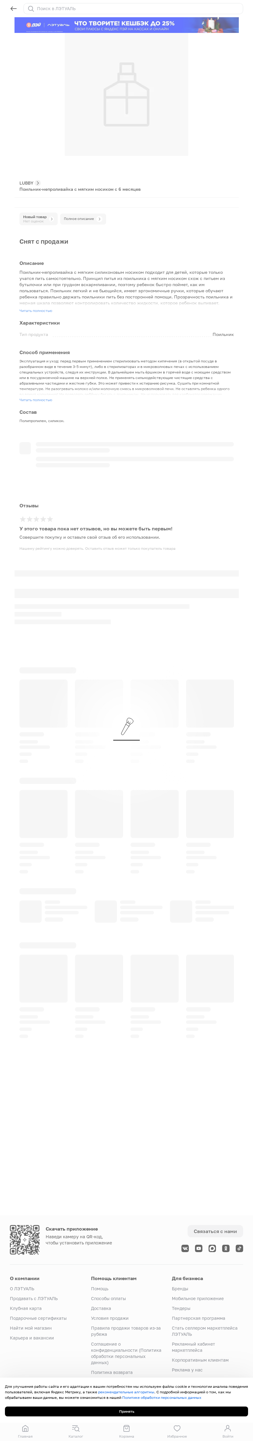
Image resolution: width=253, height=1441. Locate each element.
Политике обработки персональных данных (161, 1397)
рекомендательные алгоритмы (126, 1392)
